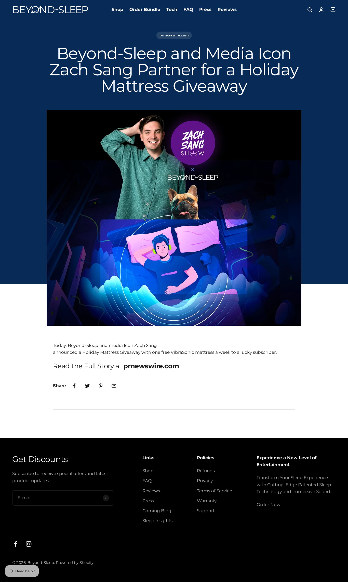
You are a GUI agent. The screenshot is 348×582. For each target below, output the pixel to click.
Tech (171, 9)
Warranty (207, 500)
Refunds (206, 470)
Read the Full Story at (116, 366)
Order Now (268, 504)
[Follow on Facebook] (15, 543)
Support (206, 510)
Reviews (227, 9)
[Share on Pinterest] (101, 386)
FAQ (188, 9)
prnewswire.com (174, 35)
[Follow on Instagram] (28, 543)
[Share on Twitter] (87, 386)
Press (205, 9)
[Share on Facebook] (74, 386)
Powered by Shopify (74, 562)
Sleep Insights (157, 520)
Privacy (205, 480)
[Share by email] (114, 386)
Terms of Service (214, 490)
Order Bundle (144, 9)
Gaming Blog (156, 510)
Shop (117, 9)
